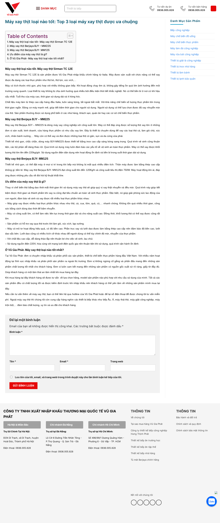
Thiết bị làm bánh (180, 72)
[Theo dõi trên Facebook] (134, 502)
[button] (213, 8)
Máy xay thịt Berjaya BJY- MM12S (30, 50)
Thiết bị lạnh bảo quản (182, 78)
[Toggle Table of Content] (68, 36)
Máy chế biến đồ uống (182, 36)
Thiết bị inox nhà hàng (182, 66)
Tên (12, 361)
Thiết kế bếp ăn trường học (145, 440)
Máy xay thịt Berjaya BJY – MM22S (30, 45)
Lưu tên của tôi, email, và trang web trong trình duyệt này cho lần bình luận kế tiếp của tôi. (68, 377)
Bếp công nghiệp (180, 30)
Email (64, 361)
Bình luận (16, 331)
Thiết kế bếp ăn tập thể (143, 446)
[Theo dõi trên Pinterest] (146, 502)
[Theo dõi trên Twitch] (159, 502)
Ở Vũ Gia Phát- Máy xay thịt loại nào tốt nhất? (37, 58)
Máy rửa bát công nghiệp (184, 54)
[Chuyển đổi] (213, 30)
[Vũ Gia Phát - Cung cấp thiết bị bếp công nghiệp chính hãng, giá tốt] (16, 8)
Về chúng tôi (137, 417)
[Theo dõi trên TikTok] (140, 502)
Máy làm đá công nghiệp (184, 48)
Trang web (116, 361)
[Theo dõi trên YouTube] (152, 502)
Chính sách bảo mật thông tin (192, 430)
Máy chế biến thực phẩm (184, 42)
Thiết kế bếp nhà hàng (143, 453)
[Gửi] (109, 8)
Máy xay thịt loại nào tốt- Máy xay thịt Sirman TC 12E (40, 41)
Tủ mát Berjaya (138, 459)
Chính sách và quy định (188, 424)
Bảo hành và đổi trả (186, 417)
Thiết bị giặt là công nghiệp (185, 60)
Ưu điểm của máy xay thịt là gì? (28, 54)
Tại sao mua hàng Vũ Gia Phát (147, 424)
